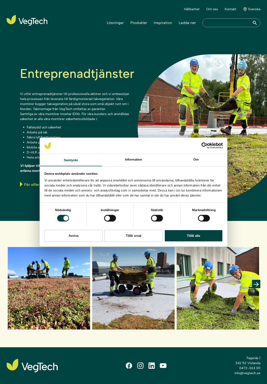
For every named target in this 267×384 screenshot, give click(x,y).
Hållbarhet (192, 9)
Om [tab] (196, 159)
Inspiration (163, 22)
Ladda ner (187, 22)
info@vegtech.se (247, 373)
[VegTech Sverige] (27, 20)
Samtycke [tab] (71, 160)
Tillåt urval (133, 235)
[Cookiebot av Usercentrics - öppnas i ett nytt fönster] (204, 145)
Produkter (138, 22)
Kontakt (230, 9)
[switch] (110, 218)
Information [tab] (133, 159)
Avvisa (73, 235)
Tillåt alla (193, 235)
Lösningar (115, 22)
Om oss (212, 9)
